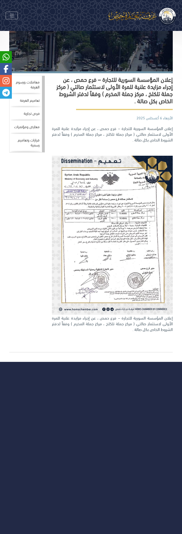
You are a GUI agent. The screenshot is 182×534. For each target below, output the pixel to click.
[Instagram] (28, 429)
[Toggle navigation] (12, 15)
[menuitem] (25, 85)
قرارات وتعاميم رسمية (29, 142)
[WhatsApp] (18, 429)
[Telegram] (8, 429)
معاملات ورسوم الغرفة (28, 84)
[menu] (27, 114)
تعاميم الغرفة (30, 100)
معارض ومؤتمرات (27, 126)
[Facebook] (38, 429)
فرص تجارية (32, 113)
